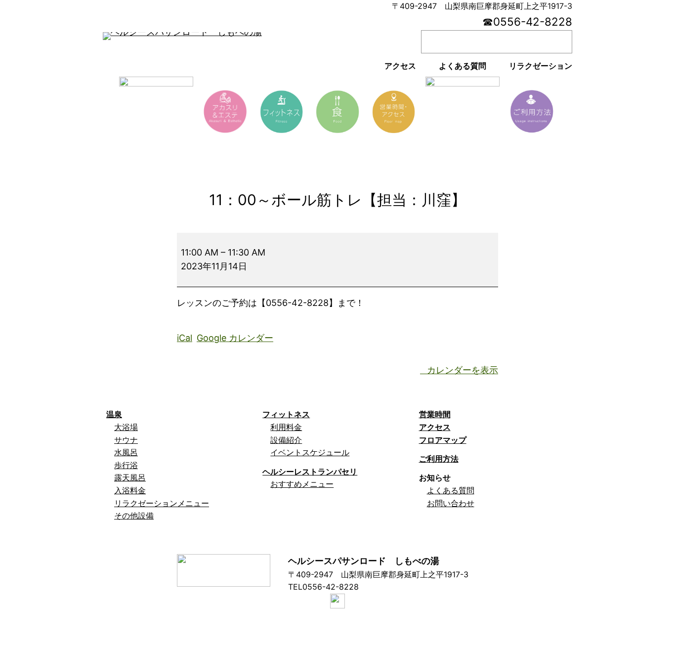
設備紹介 (286, 440)
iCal (184, 338)
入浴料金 (130, 490)
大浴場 (126, 427)
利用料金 (286, 427)
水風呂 (126, 452)
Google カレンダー (235, 338)
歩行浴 (126, 465)
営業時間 (435, 414)
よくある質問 (450, 490)
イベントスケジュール (309, 452)
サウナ (126, 440)
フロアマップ (442, 440)
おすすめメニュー (302, 484)
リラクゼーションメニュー (161, 503)
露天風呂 (130, 477)
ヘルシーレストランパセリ (309, 471)
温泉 (114, 414)
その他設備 (134, 515)
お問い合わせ (450, 503)
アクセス (435, 427)
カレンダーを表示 (462, 370)
